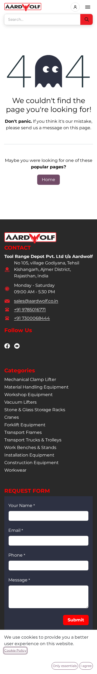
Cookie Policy (15, 650)
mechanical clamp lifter (30, 379)
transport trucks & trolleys (32, 439)
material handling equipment (36, 387)
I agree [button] (86, 666)
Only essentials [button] (65, 666)
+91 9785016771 (30, 309)
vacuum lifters (20, 402)
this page (80, 127)
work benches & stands (30, 447)
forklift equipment (25, 424)
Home (48, 179)
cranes (11, 417)
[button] (76, 620)
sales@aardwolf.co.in (36, 301)
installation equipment (29, 455)
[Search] (86, 19)
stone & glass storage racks (34, 409)
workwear (15, 470)
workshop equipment (28, 394)
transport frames (23, 432)
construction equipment (31, 462)
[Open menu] (88, 7)
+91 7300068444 (32, 318)
